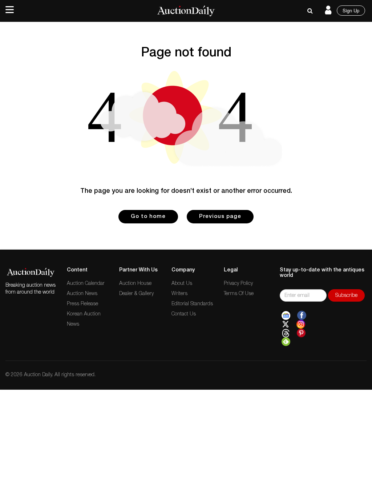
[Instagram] (300, 324)
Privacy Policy (238, 283)
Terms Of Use (239, 294)
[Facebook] (301, 315)
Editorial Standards (192, 304)
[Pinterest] (301, 333)
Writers (179, 294)
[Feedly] (286, 342)
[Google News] (286, 315)
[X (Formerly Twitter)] (286, 324)
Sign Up (351, 10)
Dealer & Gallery (136, 294)
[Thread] (286, 333)
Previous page (220, 216)
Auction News (82, 294)
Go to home (148, 216)
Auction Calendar (86, 283)
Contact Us (183, 314)
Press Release (82, 304)
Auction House (135, 283)
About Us (181, 283)
